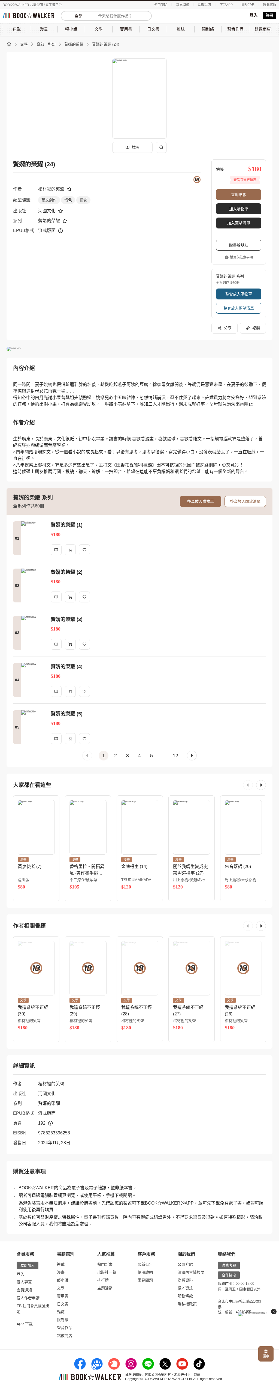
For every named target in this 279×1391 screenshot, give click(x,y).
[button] (87, 755)
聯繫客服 (269, 5)
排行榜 (103, 1280)
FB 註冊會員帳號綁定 (33, 1309)
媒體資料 (185, 1280)
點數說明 (204, 5)
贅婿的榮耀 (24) (105, 44)
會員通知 (24, 1290)
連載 (61, 1264)
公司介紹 (185, 1264)
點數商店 (64, 1335)
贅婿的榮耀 (73, 44)
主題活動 (105, 1288)
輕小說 (62, 1280)
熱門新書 (105, 1264)
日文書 (62, 1304)
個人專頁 (24, 1282)
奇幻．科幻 (46, 44)
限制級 (62, 1320)
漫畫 (61, 1272)
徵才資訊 (185, 1288)
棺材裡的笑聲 (51, 189)
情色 (68, 200)
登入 (254, 15)
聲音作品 (64, 1327)
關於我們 (247, 5)
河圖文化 (47, 211)
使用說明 (160, 5)
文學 (24, 44)
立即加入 (27, 1265)
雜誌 (61, 1312)
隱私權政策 (187, 1304)
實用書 (62, 1296)
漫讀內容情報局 (191, 1272)
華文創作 (49, 200)
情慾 (83, 200)
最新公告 (145, 1264)
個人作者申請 (28, 1298)
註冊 (269, 15)
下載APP (226, 5)
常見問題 (182, 5)
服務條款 (185, 1296)
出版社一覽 (106, 1272)
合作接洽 (229, 1275)
